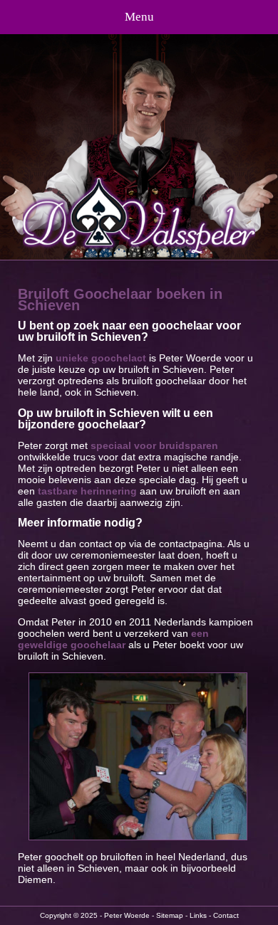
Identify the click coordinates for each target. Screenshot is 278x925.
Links (198, 915)
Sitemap (169, 915)
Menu (139, 16)
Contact (226, 915)
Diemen (35, 879)
